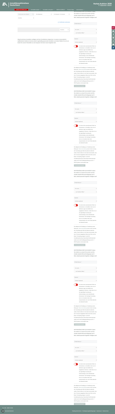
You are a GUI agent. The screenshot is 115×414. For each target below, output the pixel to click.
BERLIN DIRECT (61, 9)
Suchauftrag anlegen (79, 86)
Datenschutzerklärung (83, 69)
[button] (21, 10)
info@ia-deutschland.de (8, 411)
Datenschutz (106, 411)
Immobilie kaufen (35, 9)
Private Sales (70, 9)
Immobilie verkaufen (48, 9)
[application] (40, 9)
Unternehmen (79, 9)
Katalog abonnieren (76, 411)
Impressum (99, 411)
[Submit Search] (33, 14)
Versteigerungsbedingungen (89, 411)
